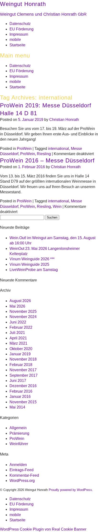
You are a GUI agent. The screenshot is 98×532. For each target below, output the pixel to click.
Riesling (44, 154)
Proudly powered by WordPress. (71, 490)
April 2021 (18, 338)
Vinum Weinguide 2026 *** (32, 259)
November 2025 (23, 311)
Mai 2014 (17, 407)
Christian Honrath (64, 120)
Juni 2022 (18, 322)
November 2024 (23, 317)
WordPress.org (22, 481)
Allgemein (18, 428)
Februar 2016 (21, 391)
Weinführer (19, 444)
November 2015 (23, 402)
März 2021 (18, 343)
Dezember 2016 (23, 386)
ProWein (24, 149)
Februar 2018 (21, 365)
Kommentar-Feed (24, 475)
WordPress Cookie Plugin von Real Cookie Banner (43, 529)
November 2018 (23, 359)
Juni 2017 (18, 381)
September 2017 (24, 375)
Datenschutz (20, 24)
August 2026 (20, 301)
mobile (15, 40)
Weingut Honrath (23, 4)
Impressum (19, 34)
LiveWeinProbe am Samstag (34, 270)
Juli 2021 (17, 333)
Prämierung (19, 433)
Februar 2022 (21, 327)
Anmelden (18, 465)
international (58, 149)
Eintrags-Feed (22, 470)
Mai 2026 (17, 306)
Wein (57, 206)
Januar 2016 (20, 396)
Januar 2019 (20, 354)
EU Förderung (22, 29)
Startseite (17, 45)
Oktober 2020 (21, 349)
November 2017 (23, 370)
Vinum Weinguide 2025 (29, 264)
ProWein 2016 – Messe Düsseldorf (47, 160)
